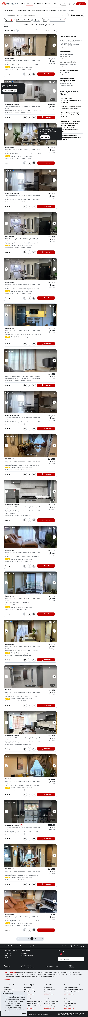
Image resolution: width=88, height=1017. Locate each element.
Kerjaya (6, 957)
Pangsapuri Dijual (29, 989)
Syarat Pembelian (43, 1014)
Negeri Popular (48, 999)
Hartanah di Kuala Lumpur (51, 1001)
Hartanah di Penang (49, 1006)
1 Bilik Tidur (68, 73)
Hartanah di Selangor (50, 1003)
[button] (23, 85)
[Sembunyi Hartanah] (50, 36)
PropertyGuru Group (10, 951)
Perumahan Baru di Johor (71, 987)
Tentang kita (7, 953)
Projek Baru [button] (37, 4)
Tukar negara (62, 951)
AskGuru (6, 987)
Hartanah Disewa (49, 985)
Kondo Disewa (48, 987)
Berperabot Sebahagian (67, 85)
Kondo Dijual (27, 987)
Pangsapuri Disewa (49, 989)
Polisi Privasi (19, 1001)
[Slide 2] (27, 54)
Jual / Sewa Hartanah (70, 1003)
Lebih (54, 4)
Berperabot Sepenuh (65, 83)
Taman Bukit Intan (65, 56)
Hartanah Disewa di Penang (31, 1003)
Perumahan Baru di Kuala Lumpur (73, 989)
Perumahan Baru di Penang (71, 992)
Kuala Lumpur (42, 10)
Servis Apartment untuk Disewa (25, 10)
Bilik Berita (24, 953)
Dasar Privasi (32, 1014)
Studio (62, 73)
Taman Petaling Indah (66, 54)
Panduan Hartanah (9, 989)
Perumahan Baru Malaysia (72, 985)
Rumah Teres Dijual (29, 992)
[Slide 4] (30, 54)
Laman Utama (8, 10)
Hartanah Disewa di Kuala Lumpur (33, 1001)
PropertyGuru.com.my (10, 972)
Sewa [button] (28, 4)
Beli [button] (22, 4)
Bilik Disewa (47, 992)
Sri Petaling (52, 10)
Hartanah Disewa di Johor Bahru (33, 1006)
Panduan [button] (48, 4)
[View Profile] (9, 36)
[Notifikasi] (74, 3)
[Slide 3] (28, 54)
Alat (65, 999)
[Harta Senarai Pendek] (54, 36)
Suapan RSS (67, 1006)
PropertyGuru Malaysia (11, 985)
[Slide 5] (31, 54)
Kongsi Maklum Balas (27, 955)
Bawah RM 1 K (73, 64)
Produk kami (7, 955)
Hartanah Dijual (29, 985)
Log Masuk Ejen (68, 1001)
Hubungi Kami (25, 951)
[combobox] (34, 15)
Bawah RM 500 (64, 64)
